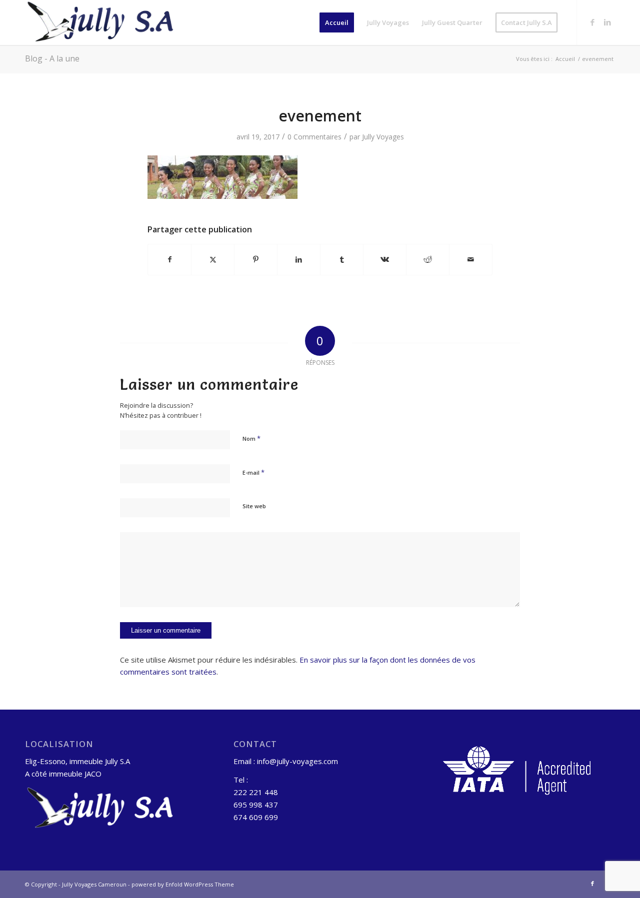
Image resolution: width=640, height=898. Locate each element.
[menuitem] (336, 22)
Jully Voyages (383, 136)
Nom (251, 438)
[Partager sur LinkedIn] (299, 259)
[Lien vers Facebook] (592, 21)
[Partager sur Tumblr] (341, 259)
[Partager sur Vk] (385, 259)
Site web (254, 506)
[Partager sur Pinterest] (255, 259)
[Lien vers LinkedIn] (607, 21)
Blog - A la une (52, 58)
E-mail (253, 472)
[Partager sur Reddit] (427, 259)
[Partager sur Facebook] (169, 259)
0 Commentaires (315, 136)
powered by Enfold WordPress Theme (183, 884)
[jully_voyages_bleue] (100, 22)
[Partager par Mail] (471, 259)
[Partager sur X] (213, 259)
